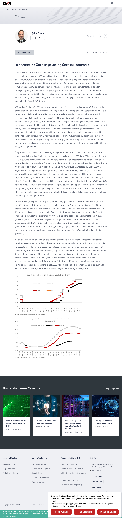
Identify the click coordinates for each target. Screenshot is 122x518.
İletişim (93, 458)
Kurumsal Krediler (9, 464)
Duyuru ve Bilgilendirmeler (41, 478)
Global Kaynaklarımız (10, 473)
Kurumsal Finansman (39, 464)
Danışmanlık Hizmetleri (70, 458)
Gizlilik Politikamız (38, 505)
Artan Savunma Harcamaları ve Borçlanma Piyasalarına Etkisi (16, 423)
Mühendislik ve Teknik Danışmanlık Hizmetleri (73, 474)
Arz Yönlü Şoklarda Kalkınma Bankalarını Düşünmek (46, 422)
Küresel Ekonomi (22, 10)
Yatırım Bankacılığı (39, 458)
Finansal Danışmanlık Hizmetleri (72, 469)
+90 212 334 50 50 (97, 471)
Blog (12, 10)
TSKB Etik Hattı (97, 482)
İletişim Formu (97, 476)
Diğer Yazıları (37, 38)
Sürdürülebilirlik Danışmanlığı (71, 485)
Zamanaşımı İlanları (39, 482)
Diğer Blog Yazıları (112, 389)
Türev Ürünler (37, 473)
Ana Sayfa (6, 10)
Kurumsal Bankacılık (11, 458)
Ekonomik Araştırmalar (69, 464)
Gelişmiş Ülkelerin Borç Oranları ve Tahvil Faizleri (104, 422)
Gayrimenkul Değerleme (69, 480)
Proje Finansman (9, 469)
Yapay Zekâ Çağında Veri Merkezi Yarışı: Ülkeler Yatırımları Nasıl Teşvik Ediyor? (74, 425)
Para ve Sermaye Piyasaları (41, 469)
